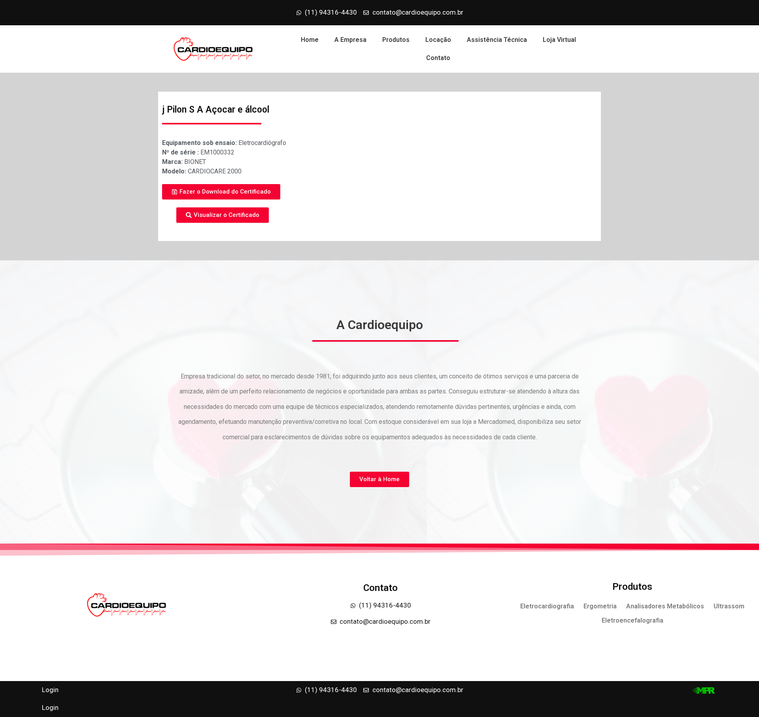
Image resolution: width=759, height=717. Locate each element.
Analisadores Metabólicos (665, 606)
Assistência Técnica (497, 39)
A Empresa (350, 39)
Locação (438, 39)
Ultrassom (729, 606)
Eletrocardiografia (547, 606)
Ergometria (600, 606)
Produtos (396, 39)
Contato (438, 58)
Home (310, 39)
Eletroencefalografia (632, 620)
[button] (221, 191)
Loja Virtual (559, 39)
